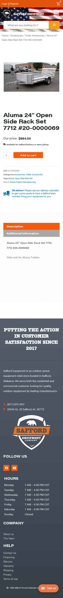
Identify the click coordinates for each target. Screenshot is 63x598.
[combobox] (26, 25)
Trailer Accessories (34, 35)
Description (15, 226)
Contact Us (9, 553)
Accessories (16, 35)
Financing (9, 557)
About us (8, 534)
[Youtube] (14, 468)
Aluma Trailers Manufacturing (23, 181)
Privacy (7, 574)
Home (5, 35)
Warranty (8, 566)
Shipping (8, 570)
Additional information (23, 233)
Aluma (11, 178)
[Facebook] (6, 468)
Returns (7, 561)
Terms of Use (10, 579)
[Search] (54, 25)
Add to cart (28, 155)
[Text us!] (48, 589)
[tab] (31, 226)
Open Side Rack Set (23, 178)
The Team (8, 538)
